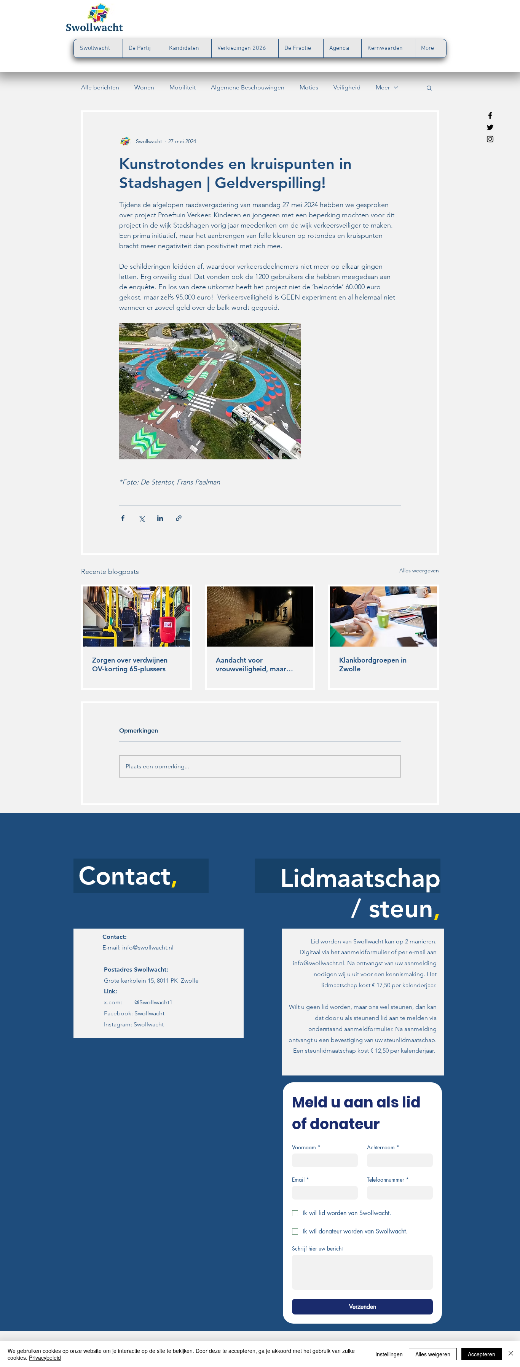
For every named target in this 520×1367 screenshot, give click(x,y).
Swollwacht (149, 1013)
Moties (309, 87)
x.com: (134, 1002)
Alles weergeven (419, 570)
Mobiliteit (182, 87)
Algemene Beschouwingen (247, 87)
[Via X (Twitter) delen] (141, 518)
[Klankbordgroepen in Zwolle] (383, 616)
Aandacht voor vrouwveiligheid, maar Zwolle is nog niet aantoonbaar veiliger (251, 664)
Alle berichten (100, 87)
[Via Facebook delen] (122, 518)
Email (300, 1179)
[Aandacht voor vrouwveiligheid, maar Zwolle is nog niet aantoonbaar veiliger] (260, 616)
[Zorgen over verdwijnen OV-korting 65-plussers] (136, 616)
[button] (429, 87)
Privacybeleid (45, 1357)
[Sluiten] (510, 1354)
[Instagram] (490, 139)
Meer (383, 87)
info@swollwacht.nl (148, 947)
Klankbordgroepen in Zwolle (373, 664)
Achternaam (383, 1147)
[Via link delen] (178, 518)
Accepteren (481, 1354)
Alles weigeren (432, 1354)
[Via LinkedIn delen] (160, 518)
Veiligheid (346, 87)
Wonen (144, 87)
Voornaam (306, 1147)
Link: (110, 991)
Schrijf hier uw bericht (317, 1248)
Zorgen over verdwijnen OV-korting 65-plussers (129, 664)
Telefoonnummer (388, 1179)
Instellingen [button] (389, 1354)
